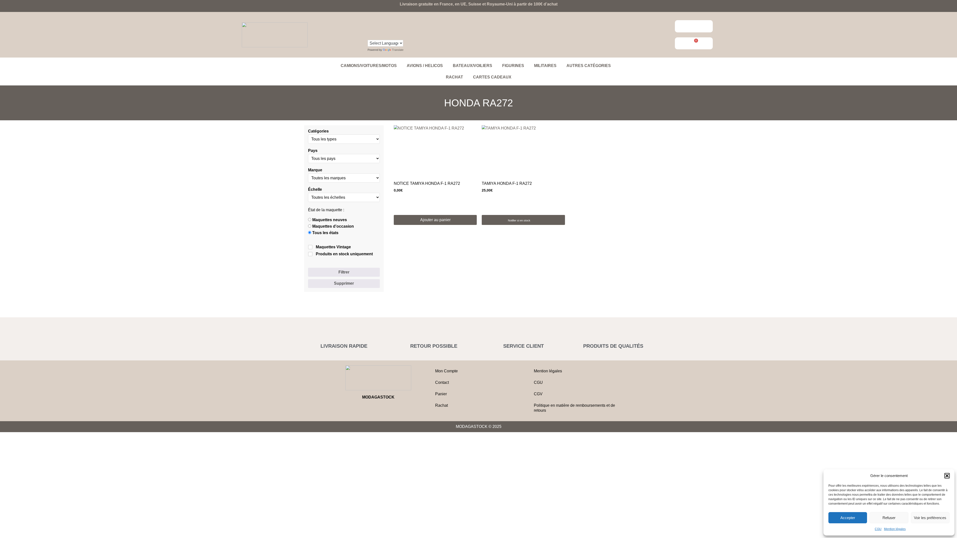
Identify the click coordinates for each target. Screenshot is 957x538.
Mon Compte (446, 371)
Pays (313, 151)
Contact (442, 382)
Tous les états (324, 233)
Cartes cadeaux (492, 77)
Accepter (847, 518)
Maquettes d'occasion (332, 226)
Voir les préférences (930, 518)
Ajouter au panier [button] (435, 220)
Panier (441, 394)
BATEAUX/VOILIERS (472, 66)
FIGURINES (513, 66)
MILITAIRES (545, 66)
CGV (538, 394)
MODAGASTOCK (378, 397)
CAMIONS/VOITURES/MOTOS (369, 66)
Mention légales (895, 529)
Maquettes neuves (329, 220)
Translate (397, 49)
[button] (947, 475)
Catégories (318, 131)
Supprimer (344, 283)
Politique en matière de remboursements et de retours (574, 407)
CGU (878, 529)
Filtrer (343, 272)
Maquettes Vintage (333, 247)
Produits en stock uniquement (344, 254)
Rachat (454, 77)
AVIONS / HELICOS (425, 66)
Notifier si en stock (519, 220)
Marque (315, 170)
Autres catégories (588, 66)
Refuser (888, 518)
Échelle (315, 190)
